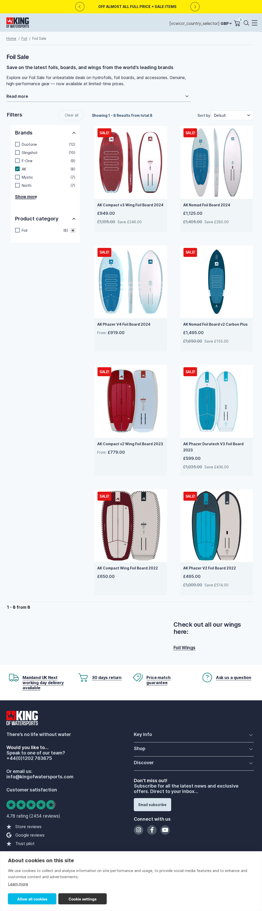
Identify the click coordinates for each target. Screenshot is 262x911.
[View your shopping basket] (237, 23)
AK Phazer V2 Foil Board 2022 (209, 568)
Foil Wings (184, 647)
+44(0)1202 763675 (29, 758)
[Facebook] (152, 830)
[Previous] (79, 6)
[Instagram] (138, 830)
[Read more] (98, 96)
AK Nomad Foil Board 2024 (206, 205)
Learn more (18, 883)
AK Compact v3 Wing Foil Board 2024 (130, 205)
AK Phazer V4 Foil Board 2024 (123, 324)
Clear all (71, 115)
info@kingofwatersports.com (39, 776)
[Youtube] (165, 830)
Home (11, 38)
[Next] (195, 6)
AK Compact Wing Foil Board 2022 (127, 568)
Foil (24, 38)
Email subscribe (152, 804)
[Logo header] (17, 23)
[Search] (247, 22)
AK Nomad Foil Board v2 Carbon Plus (215, 324)
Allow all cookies (32, 899)
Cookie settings (82, 899)
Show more (25, 197)
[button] (254, 23)
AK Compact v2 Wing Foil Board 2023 (130, 444)
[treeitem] (45, 230)
